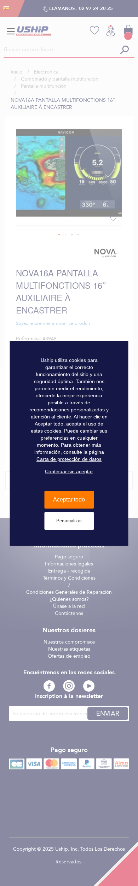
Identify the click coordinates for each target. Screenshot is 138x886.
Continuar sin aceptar (69, 471)
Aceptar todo (69, 500)
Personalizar (69, 520)
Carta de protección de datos (69, 459)
